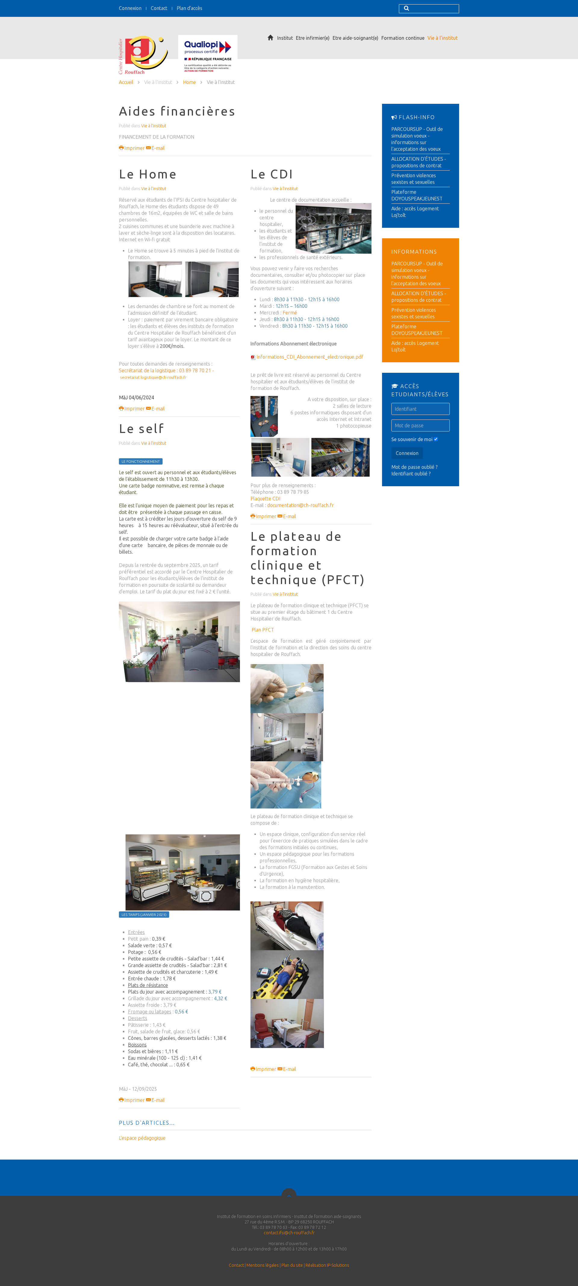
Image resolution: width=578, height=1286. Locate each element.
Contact (159, 8)
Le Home (148, 174)
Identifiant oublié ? (410, 473)
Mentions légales (263, 1265)
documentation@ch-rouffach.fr (300, 505)
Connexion (130, 8)
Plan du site (292, 1265)
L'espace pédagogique (142, 1138)
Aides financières (177, 111)
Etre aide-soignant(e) (355, 38)
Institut (285, 38)
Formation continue (402, 38)
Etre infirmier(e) (313, 38)
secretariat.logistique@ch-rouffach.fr (153, 377)
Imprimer (134, 148)
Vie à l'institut (442, 38)
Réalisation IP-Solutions (327, 1265)
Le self (142, 428)
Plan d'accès (189, 8)
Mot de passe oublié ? (414, 467)
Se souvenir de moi (412, 439)
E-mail (157, 148)
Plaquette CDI (265, 498)
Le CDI (272, 174)
